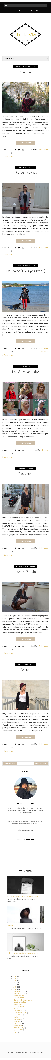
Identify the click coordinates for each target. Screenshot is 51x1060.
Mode (46, 149)
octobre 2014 (19, 1011)
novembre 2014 (20, 993)
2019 (15, 978)
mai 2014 (17, 1021)
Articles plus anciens (41, 763)
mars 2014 (18, 1026)
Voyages (44, 351)
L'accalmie (10, 926)
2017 (15, 983)
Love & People (25, 571)
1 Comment (7, 254)
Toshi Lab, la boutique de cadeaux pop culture (22, 953)
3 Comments (7, 355)
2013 (15, 1032)
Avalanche (25, 473)
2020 (15, 976)
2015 (15, 987)
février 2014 (18, 1028)
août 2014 (18, 1015)
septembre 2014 (20, 1013)
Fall (40, 149)
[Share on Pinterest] (15, 149)
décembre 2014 (20, 991)
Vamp (25, 669)
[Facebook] (14, 10)
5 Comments (7, 156)
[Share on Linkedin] (22, 149)
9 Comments (7, 653)
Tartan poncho (25, 72)
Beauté (45, 450)
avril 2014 (18, 1023)
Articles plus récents (10, 763)
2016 (15, 985)
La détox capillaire (25, 372)
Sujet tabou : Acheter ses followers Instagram (22, 896)
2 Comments (7, 457)
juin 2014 (17, 1019)
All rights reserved (36, 1052)
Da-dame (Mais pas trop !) (25, 271)
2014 (15, 989)
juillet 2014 (18, 1017)
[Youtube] (36, 10)
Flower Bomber (25, 173)
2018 (15, 981)
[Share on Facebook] (12, 149)
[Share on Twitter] (19, 149)
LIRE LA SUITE (25, 142)
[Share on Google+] (12, 152)
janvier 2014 (18, 1030)
